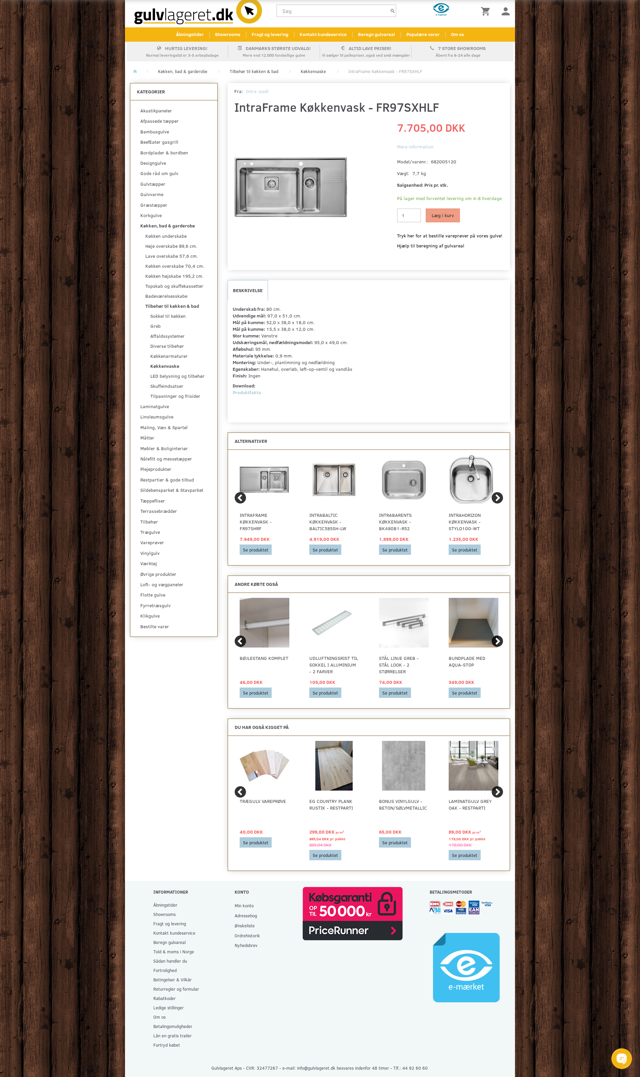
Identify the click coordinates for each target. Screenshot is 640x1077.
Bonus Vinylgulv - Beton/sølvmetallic (403, 804)
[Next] (497, 497)
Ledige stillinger (168, 1007)
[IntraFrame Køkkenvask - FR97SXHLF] (290, 187)
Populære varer (423, 34)
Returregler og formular (176, 989)
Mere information (415, 146)
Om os (457, 34)
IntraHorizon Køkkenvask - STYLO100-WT (465, 521)
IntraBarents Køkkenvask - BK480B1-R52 (395, 521)
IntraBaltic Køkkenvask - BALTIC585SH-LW (327, 521)
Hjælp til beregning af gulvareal (430, 245)
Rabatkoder (164, 998)
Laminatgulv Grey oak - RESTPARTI (470, 804)
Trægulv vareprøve (263, 801)
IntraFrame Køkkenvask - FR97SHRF (256, 521)
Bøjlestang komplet (264, 658)
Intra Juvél (257, 91)
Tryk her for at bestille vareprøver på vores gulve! (449, 235)
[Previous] (240, 497)
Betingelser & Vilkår (172, 979)
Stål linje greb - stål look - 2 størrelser (399, 665)
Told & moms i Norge (173, 951)
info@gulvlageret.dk (316, 1068)
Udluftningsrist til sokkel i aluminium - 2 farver (333, 665)
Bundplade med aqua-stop (467, 661)
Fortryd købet (166, 1045)
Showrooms (227, 34)
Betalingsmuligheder (172, 1026)
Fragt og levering (270, 34)
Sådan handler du (170, 961)
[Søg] (393, 11)
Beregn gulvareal (376, 34)
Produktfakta (247, 392)
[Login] (506, 10)
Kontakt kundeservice (323, 34)
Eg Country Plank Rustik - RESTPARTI (331, 804)
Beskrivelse (248, 290)
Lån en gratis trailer (172, 1035)
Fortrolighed (165, 970)
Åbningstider (190, 34)
